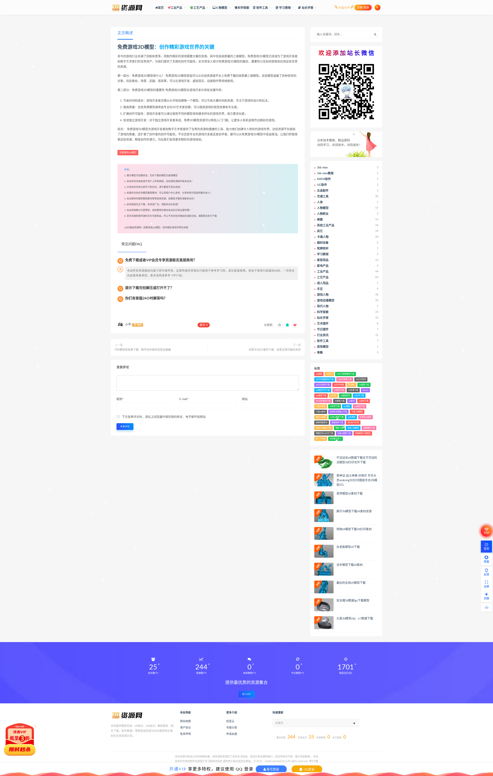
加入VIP (246, 694)
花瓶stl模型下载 (344, 433)
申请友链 (231, 734)
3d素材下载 (339, 390)
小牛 (128, 324)
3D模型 (351, 385)
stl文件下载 (359, 396)
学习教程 (284, 7)
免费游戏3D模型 (135, 47)
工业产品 (176, 7)
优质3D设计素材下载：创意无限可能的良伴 (275, 349)
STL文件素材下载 (323, 401)
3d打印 (329, 374)
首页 (161, 7)
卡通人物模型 (357, 412)
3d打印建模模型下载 (345, 374)
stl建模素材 (345, 396)
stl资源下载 (334, 406)
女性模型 (351, 417)
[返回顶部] (486, 607)
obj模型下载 (321, 396)
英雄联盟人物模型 (363, 433)
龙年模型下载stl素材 (349, 564)
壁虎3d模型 (321, 417)
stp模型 (347, 406)
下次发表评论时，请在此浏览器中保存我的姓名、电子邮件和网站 (164, 416)
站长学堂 (307, 7)
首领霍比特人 (335, 439)
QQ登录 (308, 769)
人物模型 (221, 7)
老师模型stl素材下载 (349, 493)
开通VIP (177, 769)
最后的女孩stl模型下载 (351, 582)
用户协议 (185, 727)
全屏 (486, 586)
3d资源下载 (353, 390)
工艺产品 (199, 7)
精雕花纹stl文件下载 (324, 433)
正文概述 (125, 33)
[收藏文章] (280, 325)
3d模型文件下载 (323, 390)
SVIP (486, 533)
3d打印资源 (339, 385)
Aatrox (365, 390)
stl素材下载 (363, 401)
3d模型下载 (364, 385)
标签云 (230, 721)
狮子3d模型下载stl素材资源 (354, 511)
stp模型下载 (359, 406)
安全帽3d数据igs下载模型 (352, 600)
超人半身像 (320, 439)
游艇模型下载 (369, 428)
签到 (486, 548)
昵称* (120, 399)
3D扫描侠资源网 (132, 227)
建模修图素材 (321, 423)
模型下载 (339, 428)
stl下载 (333, 396)
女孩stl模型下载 (337, 417)
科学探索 (243, 7)
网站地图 (185, 721)
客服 (486, 561)
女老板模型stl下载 (348, 547)
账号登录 (272, 769)
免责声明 (185, 734)
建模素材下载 (337, 423)
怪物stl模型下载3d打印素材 (354, 529)
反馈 (486, 574)
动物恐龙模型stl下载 (338, 412)
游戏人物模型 (353, 428)
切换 (486, 598)
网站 (245, 399)
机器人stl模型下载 (323, 428)
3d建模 (319, 374)
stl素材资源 (320, 406)
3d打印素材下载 (323, 385)
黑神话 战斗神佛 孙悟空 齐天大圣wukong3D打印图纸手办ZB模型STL (356, 480)
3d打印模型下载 (345, 379)
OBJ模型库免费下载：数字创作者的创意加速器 (143, 349)
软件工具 (262, 7)
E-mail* (184, 399)
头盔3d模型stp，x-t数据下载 (354, 618)
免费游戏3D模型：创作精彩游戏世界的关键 (165, 227)
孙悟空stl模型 (365, 417)
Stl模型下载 (340, 401)
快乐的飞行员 (353, 423)
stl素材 (352, 401)
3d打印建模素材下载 (325, 379)
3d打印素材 (361, 379)
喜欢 (204, 325)
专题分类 (231, 727)
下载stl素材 (320, 412)
